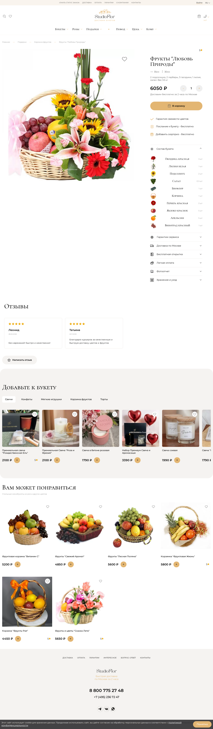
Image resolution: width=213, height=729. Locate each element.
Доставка (87, 3)
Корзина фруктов (42, 42)
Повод (120, 29)
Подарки (92, 29)
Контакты (136, 3)
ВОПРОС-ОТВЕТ (128, 658)
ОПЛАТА (81, 658)
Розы (75, 29)
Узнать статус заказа (69, 3)
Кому (150, 29)
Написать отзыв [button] (22, 360)
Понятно (202, 724)
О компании (122, 3)
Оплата (98, 3)
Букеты (60, 29)
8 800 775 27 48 (106, 690)
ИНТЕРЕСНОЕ (110, 658)
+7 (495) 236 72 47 (106, 697)
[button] (4, 15)
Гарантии (108, 3)
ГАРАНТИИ (94, 658)
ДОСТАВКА (68, 658)
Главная (6, 42)
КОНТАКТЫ (145, 658)
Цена (135, 29)
